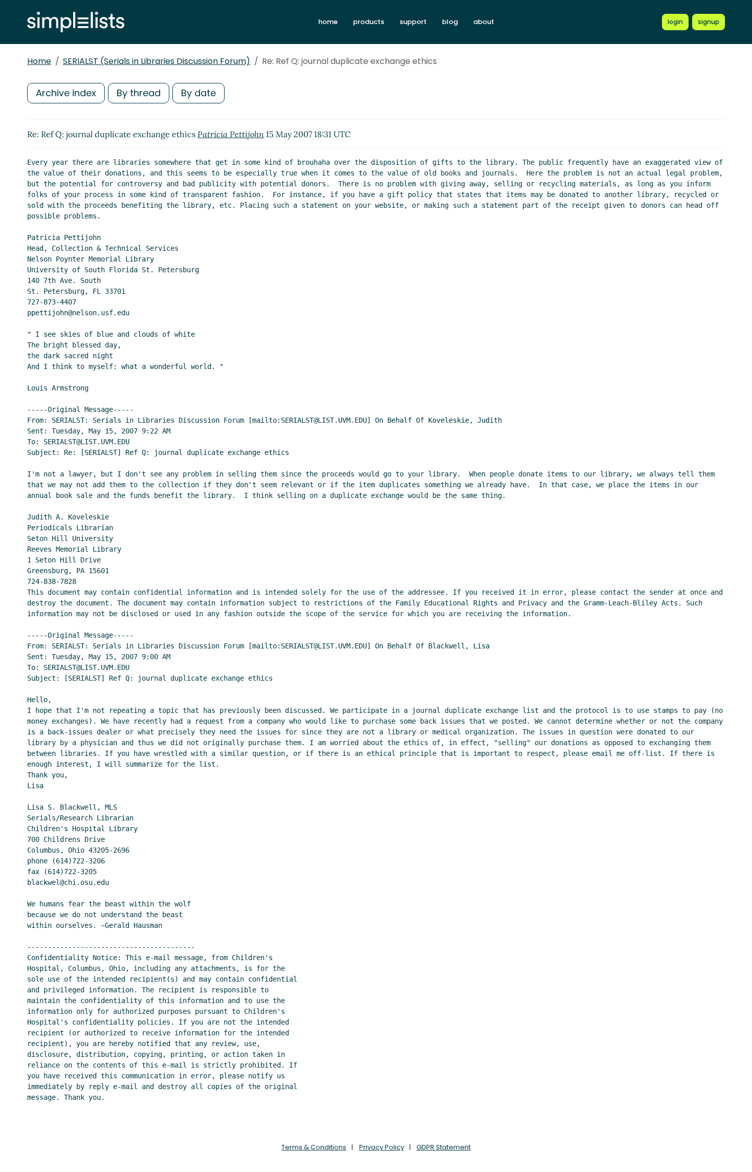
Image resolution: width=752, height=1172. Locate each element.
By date (198, 92)
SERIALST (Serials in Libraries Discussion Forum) (156, 61)
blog (450, 22)
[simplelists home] (75, 22)
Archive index (66, 92)
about (483, 22)
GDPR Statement (443, 1147)
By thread (139, 92)
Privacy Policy (381, 1147)
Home (39, 61)
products (368, 22)
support (413, 22)
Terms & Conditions (313, 1147)
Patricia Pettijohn (230, 134)
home (328, 22)
